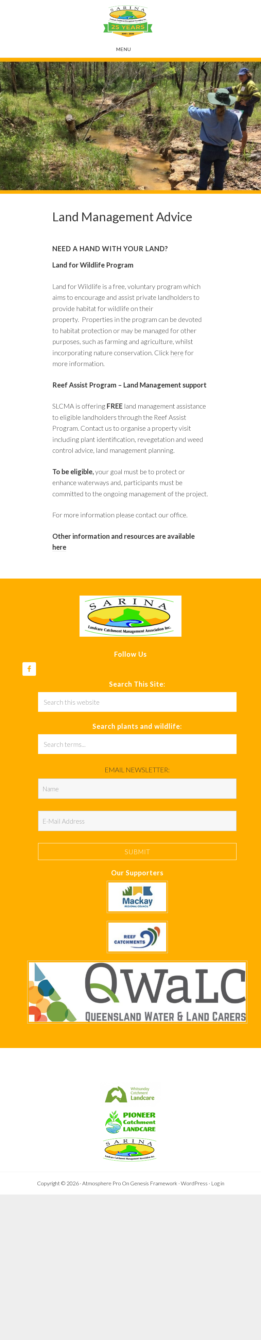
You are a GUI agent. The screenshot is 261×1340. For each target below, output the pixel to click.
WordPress (194, 1183)
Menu (123, 49)
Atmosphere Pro (101, 1183)
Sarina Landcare (127, 21)
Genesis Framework (153, 1183)
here (177, 352)
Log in (217, 1183)
